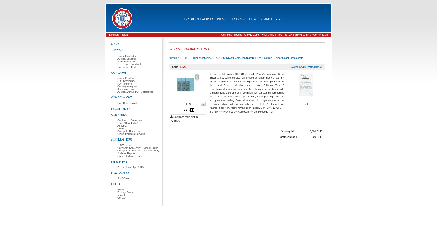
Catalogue (118, 72)
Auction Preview (126, 61)
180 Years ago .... (127, 145)
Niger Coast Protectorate (289, 57)
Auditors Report (126, 153)
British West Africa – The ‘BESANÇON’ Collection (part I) (223, 57)
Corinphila (119, 115)
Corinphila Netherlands (129, 131)
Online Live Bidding (127, 56)
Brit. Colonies (264, 57)
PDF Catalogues (126, 80)
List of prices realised (129, 64)
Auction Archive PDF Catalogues (135, 91)
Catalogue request (127, 86)
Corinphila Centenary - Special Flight (137, 147)
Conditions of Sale (127, 67)
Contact (117, 184)
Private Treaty (120, 108)
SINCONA (123, 178)
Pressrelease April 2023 (130, 167)
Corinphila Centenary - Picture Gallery (138, 150)
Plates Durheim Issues (129, 156)
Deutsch (114, 34)
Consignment (121, 97)
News (115, 44)
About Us (122, 125)
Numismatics (120, 173)
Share (176, 120)
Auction (117, 50)
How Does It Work (127, 103)
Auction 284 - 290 (178, 57)
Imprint (121, 195)
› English (125, 34)
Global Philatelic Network (131, 134)
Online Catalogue (126, 78)
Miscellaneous (121, 139)
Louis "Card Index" (127, 123)
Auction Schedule (127, 58)
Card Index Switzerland (130, 120)
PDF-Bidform (124, 83)
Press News (119, 162)
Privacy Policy (125, 192)
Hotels (120, 189)
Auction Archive (126, 89)
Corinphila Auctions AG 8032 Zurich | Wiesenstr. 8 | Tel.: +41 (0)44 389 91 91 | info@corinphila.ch (274, 34)
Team (120, 128)
